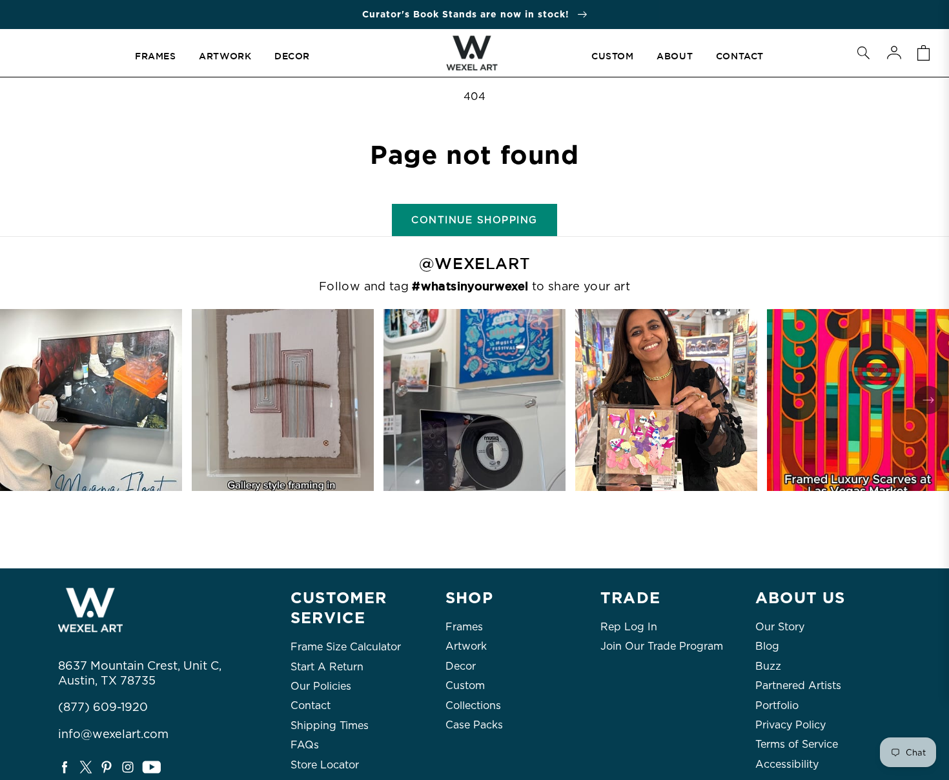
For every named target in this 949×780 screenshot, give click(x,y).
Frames (464, 627)
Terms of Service (796, 744)
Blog (767, 646)
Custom (465, 685)
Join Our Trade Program (661, 646)
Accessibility (787, 764)
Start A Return (327, 667)
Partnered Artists (798, 685)
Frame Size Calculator (346, 647)
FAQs (305, 745)
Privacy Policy (790, 725)
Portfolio (777, 705)
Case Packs (474, 725)
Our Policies (321, 686)
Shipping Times (330, 725)
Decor (460, 666)
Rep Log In (628, 627)
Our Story (779, 627)
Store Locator (325, 765)
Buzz (768, 666)
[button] (863, 53)
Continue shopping (474, 220)
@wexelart (474, 264)
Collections (473, 705)
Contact (311, 705)
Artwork (466, 646)
